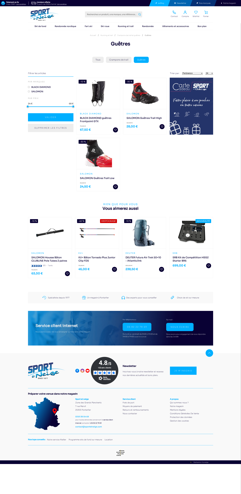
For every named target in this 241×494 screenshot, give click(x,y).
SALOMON (37, 91)
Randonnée (148, 26)
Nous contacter (130, 413)
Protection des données (181, 417)
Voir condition (21, 4)
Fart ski (88, 26)
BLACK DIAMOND (41, 87)
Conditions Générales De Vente (184, 413)
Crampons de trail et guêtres (128, 35)
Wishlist (196, 16)
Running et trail (126, 26)
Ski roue (105, 26)
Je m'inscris (183, 370)
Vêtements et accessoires (175, 26)
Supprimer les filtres (50, 128)
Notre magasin (229, 3)
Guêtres (141, 59)
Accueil (93, 35)
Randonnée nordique (65, 26)
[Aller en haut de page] (209, 353)
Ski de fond (40, 26)
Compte (185, 16)
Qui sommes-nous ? (179, 402)
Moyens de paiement (132, 406)
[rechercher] (139, 14)
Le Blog (161, 3)
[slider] (28, 106)
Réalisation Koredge (200, 462)
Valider (50, 117)
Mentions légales (178, 410)
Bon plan (202, 26)
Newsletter (181, 3)
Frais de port (128, 402)
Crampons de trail (118, 59)
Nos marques (204, 3)
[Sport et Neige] (46, 14)
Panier (206, 16)
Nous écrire (180, 327)
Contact (174, 16)
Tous (98, 59)
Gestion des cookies (179, 421)
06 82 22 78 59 (137, 327)
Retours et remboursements (136, 410)
